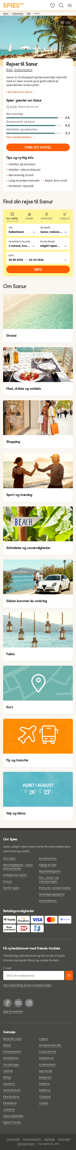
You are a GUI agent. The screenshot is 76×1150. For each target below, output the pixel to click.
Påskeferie (10, 1103)
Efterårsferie (11, 1096)
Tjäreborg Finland (26, 1143)
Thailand (45, 1096)
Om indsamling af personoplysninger (27, 985)
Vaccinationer (48, 900)
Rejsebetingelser (50, 871)
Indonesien (23, 69)
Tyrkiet (43, 1103)
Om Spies (9, 858)
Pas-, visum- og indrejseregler (48, 879)
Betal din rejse (12, 1039)
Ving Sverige (64, 1139)
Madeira (44, 1083)
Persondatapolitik (32, 1139)
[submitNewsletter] (69, 975)
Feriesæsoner (12, 1051)
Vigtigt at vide (47, 865)
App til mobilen (13, 1011)
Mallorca (44, 1090)
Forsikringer (11, 1064)
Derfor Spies (11, 888)
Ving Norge (49, 1139)
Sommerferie (11, 1090)
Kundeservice (48, 858)
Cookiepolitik (13, 1139)
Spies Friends (12, 1122)
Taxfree (8, 1071)
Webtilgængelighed (52, 894)
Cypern (43, 1039)
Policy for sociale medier (55, 888)
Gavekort (9, 1083)
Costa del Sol (47, 1051)
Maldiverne (46, 1058)
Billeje (7, 1077)
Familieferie (11, 1058)
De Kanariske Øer (50, 1045)
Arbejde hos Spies (15, 875)
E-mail (7, 968)
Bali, (10, 69)
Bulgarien (45, 1077)
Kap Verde (45, 1071)
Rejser (7, 1045)
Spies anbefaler (13, 1116)
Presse (7, 881)
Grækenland (47, 1064)
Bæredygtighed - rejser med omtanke (18, 866)
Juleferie (9, 1109)
